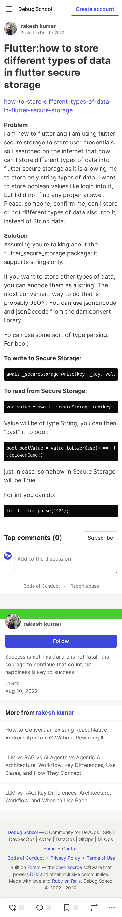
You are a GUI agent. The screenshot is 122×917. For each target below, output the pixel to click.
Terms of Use (101, 858)
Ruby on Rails (66, 881)
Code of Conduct (41, 586)
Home (49, 848)
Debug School (23, 832)
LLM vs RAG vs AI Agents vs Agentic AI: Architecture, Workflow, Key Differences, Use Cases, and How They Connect (60, 765)
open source (69, 867)
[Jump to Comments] (43, 907)
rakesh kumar (38, 26)
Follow (61, 641)
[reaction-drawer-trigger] (16, 907)
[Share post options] (111, 907)
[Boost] (94, 907)
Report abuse (84, 586)
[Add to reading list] (70, 907)
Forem (33, 867)
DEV (34, 874)
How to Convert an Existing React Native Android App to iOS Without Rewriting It (56, 734)
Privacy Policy (65, 858)
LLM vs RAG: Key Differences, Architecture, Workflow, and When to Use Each (58, 796)
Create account (95, 9)
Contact (70, 848)
